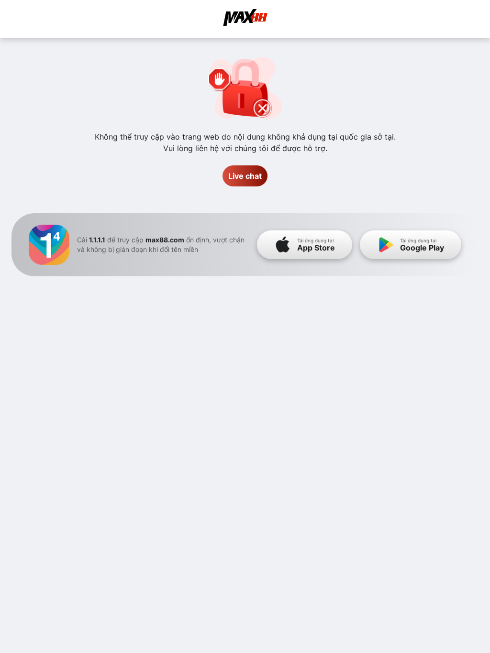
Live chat (245, 176)
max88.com (164, 240)
